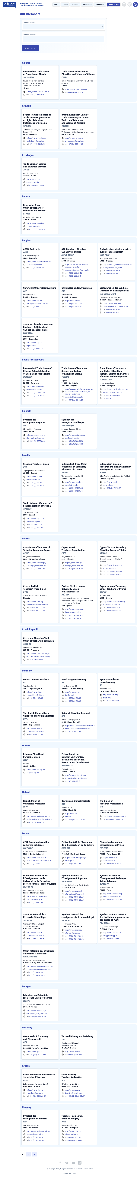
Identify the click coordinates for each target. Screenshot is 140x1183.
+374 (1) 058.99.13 (75, 144)
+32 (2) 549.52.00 (36, 348)
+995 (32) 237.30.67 (37, 1016)
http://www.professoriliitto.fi (38, 816)
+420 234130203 (36, 659)
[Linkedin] (79, 1163)
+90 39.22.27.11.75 (37, 608)
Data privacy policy (70, 1173)
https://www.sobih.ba (35, 386)
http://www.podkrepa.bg (75, 435)
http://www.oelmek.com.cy (114, 602)
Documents (87, 4)
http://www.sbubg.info (36, 435)
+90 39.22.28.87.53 (113, 574)
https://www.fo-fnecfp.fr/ (37, 896)
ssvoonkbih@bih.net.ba (112, 392)
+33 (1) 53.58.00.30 (114, 900)
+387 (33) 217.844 (113, 395)
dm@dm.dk (69, 695)
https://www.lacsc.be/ (112, 303)
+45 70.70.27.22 (74, 732)
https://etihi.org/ (33, 179)
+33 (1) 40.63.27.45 (75, 936)
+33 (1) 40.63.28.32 (75, 939)
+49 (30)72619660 (75, 1054)
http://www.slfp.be (34, 342)
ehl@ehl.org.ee (33, 773)
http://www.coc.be (72, 301)
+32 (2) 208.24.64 (74, 276)
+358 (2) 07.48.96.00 (76, 820)
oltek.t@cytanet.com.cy (36, 566)
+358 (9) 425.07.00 (37, 822)
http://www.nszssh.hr (74, 482)
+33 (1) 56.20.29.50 (37, 975)
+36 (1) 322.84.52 (36, 1137)
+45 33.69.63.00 (36, 698)
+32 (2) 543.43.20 (113, 312)
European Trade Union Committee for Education (24, 4)
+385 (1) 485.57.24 (36, 486)
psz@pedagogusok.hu (35, 1134)
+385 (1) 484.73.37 (113, 488)
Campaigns (100, 4)
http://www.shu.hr (34, 477)
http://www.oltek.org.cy (36, 563)
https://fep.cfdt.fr (110, 858)
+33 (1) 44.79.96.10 (75, 897)
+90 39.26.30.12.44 (75, 615)
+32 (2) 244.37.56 (36, 307)
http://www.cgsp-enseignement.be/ (117, 264)
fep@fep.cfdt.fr (109, 861)
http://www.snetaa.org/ (112, 894)
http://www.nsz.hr (110, 482)
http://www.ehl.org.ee (36, 770)
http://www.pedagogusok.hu (38, 1131)
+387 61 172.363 (112, 398)
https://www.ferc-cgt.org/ (75, 858)
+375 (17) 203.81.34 (37, 229)
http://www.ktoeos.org (112, 565)
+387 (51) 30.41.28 (75, 400)
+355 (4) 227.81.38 (36, 95)
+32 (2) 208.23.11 (74, 273)
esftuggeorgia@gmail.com (37, 1013)
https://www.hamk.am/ (36, 138)
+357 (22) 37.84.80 (113, 608)
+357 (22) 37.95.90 (113, 611)
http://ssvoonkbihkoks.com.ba (115, 389)
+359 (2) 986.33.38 (75, 441)
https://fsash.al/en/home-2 (76, 89)
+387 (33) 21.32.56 (37, 396)
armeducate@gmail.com (74, 141)
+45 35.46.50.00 (36, 734)
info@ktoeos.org (109, 568)
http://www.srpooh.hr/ (36, 518)
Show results (30, 48)
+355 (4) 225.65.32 (75, 92)
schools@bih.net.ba (34, 390)
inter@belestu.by (33, 226)
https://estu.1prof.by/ (35, 223)
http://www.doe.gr (72, 1090)
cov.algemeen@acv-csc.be (37, 304)
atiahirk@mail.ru (33, 182)
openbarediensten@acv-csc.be (77, 270)
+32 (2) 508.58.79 (113, 270)
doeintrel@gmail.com (73, 1093)
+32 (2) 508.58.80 (36, 268)
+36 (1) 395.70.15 (74, 1137)
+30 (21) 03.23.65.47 (76, 1096)
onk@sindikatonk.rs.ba (74, 397)
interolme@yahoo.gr (35, 1093)
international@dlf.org (35, 695)
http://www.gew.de (34, 1052)
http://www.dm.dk (72, 692)
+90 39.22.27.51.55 (37, 611)
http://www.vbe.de (72, 1051)
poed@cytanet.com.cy (74, 566)
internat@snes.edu (72, 933)
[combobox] (101, 26)
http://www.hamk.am (74, 138)
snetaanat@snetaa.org (112, 897)
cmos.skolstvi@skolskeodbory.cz (39, 656)
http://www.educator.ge (36, 1010)
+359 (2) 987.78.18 (37, 441)
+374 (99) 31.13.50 (37, 144)
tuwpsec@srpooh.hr (35, 521)
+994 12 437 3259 (36, 185)
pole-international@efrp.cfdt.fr (39, 861)
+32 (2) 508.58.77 (113, 273)
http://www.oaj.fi (72, 814)
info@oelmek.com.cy (111, 605)
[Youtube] (73, 1163)
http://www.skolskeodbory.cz (38, 653)
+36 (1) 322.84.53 (36, 1140)
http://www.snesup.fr (73, 891)
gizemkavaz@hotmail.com (37, 605)
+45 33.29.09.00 (112, 701)
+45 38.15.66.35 (74, 701)
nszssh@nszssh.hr (72, 485)
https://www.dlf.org (34, 692)
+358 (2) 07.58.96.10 (114, 819)
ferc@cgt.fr (69, 861)
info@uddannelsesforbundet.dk (77, 729)
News (56, 4)
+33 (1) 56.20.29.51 (37, 972)
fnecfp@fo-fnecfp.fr (34, 899)
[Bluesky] (66, 1163)
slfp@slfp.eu (31, 345)
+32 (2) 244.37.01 (74, 304)
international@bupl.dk (35, 731)
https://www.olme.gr (35, 1090)
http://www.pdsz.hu (73, 1131)
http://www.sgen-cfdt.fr (36, 858)
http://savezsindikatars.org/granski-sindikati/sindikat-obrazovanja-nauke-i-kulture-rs (79, 391)
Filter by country (29, 22)
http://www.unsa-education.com (40, 966)
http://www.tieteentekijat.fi (114, 816)
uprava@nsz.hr (109, 485)
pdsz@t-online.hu (72, 1134)
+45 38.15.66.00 (74, 698)
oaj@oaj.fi (69, 817)
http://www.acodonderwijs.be (39, 262)
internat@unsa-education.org (38, 969)
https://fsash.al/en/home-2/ (38, 92)
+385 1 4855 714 (35, 524)
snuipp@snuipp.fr (110, 936)
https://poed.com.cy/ (73, 563)
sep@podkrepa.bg (72, 438)
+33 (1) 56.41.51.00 (37, 864)
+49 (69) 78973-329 (37, 1055)
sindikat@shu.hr (33, 480)
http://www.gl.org (110, 695)
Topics (65, 4)
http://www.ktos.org (35, 602)
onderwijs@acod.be (34, 265)
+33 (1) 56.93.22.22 (37, 902)
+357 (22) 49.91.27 (37, 569)
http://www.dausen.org (74, 609)
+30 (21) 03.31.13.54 (37, 1096)
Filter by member (29, 34)
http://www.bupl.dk (35, 728)
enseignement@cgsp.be (112, 267)
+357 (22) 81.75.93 (75, 569)
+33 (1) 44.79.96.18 (75, 900)
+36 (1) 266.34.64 (74, 1140)
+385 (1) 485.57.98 (75, 488)
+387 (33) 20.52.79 (37, 393)
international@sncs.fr (35, 935)
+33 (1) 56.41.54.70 (114, 864)
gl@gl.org (106, 698)
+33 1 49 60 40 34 (36, 938)
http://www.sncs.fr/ (35, 932)
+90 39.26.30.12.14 (75, 618)
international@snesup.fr (74, 894)
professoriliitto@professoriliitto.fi (39, 819)
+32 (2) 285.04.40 (74, 307)
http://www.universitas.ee (75, 775)
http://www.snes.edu (73, 930)
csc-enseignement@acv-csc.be (115, 306)
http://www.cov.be (34, 301)
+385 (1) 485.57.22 (36, 483)
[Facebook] (60, 1163)
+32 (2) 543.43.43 (113, 309)
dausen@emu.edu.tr (73, 612)
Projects (75, 4)
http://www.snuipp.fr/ (112, 933)
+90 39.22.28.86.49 (114, 571)
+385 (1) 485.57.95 (36, 527)
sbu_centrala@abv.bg (35, 438)
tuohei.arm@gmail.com (36, 141)
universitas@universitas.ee (76, 778)
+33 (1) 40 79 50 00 (114, 939)
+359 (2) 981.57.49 (75, 444)
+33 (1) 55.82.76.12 (75, 864)
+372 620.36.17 (73, 781)
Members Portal (135, 4)
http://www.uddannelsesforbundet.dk (80, 726)
